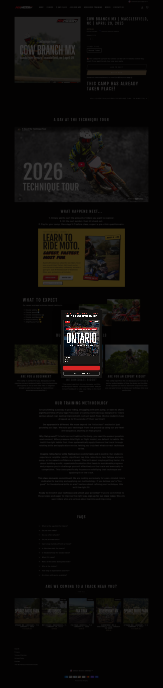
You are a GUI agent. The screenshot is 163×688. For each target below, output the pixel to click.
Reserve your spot (81, 368)
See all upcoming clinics (81, 373)
